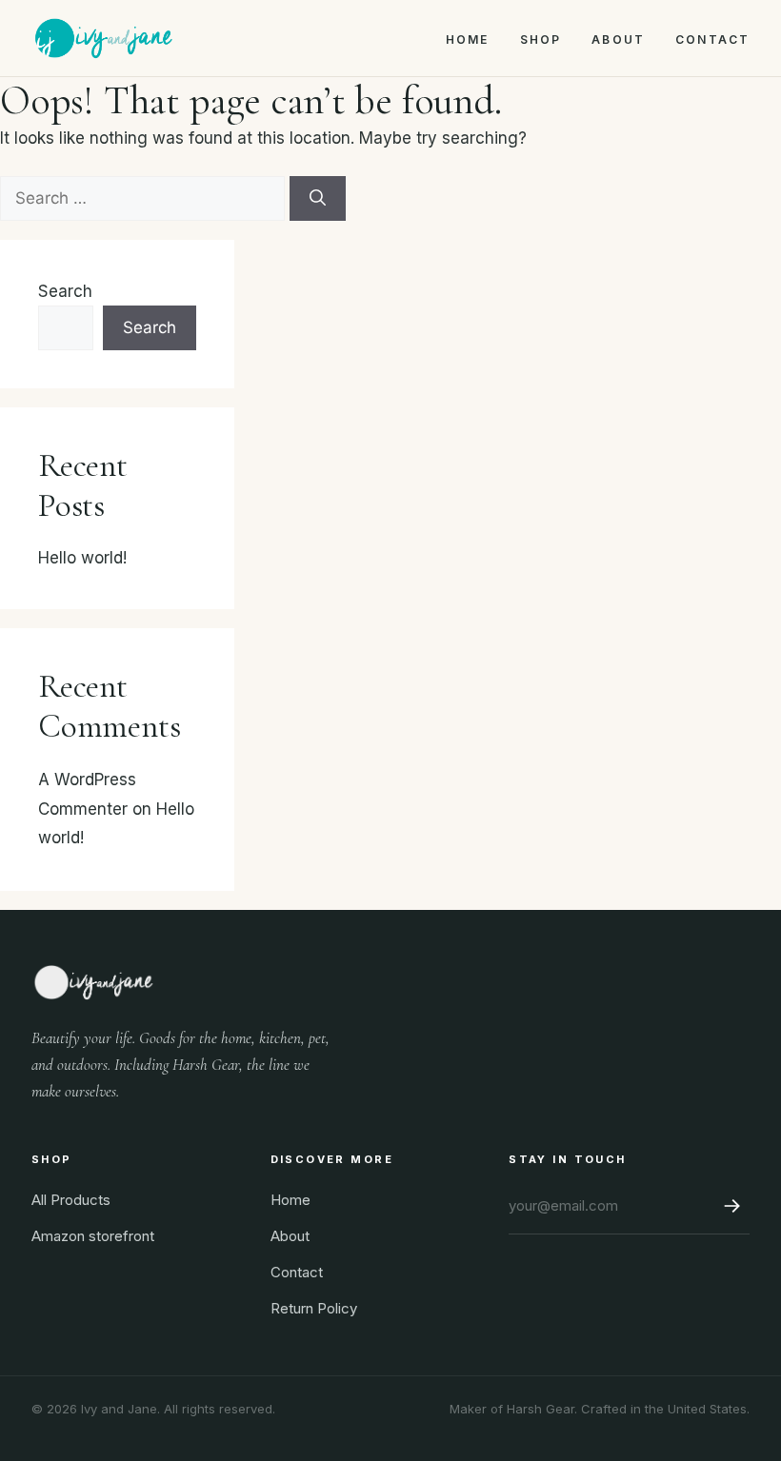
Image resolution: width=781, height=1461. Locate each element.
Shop (541, 39)
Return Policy (313, 1308)
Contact (712, 39)
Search (65, 291)
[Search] (318, 199)
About (618, 39)
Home (468, 39)
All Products (70, 1200)
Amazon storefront (92, 1236)
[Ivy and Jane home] (103, 38)
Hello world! (82, 557)
